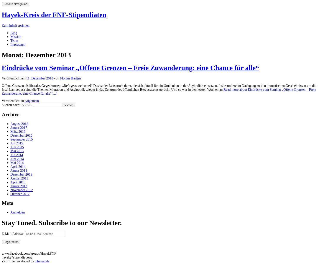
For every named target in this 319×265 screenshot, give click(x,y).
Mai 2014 (17, 163)
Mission (15, 37)
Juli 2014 (16, 155)
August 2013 (19, 178)
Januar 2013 (18, 186)
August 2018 (19, 124)
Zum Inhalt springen (16, 25)
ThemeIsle (42, 261)
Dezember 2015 (21, 135)
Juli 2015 (16, 143)
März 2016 (17, 131)
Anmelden (17, 212)
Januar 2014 (18, 170)
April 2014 (17, 166)
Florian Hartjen (70, 78)
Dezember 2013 (21, 174)
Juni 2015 (17, 147)
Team (14, 40)
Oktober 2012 (20, 194)
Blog (13, 33)
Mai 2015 (17, 151)
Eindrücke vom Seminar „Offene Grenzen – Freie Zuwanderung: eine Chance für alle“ (130, 68)
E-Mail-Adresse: (13, 234)
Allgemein (32, 101)
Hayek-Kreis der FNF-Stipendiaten (54, 15)
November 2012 (21, 190)
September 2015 (21, 139)
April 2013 (17, 182)
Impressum (17, 44)
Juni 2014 (17, 159)
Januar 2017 (18, 127)
